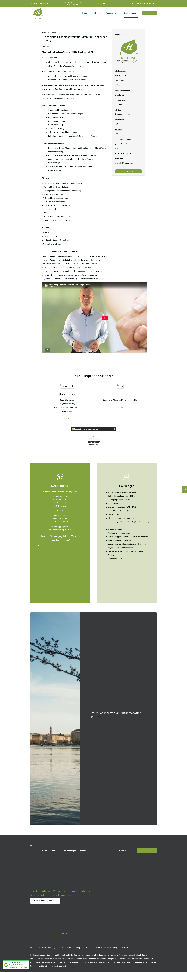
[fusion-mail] (65, 418)
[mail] (67, 934)
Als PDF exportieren (125, 163)
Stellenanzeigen (43, 3)
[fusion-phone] (68, 418)
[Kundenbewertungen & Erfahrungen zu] (93, 438)
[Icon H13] (36, 845)
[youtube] (63, 934)
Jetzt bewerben (128, 171)
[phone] (71, 934)
